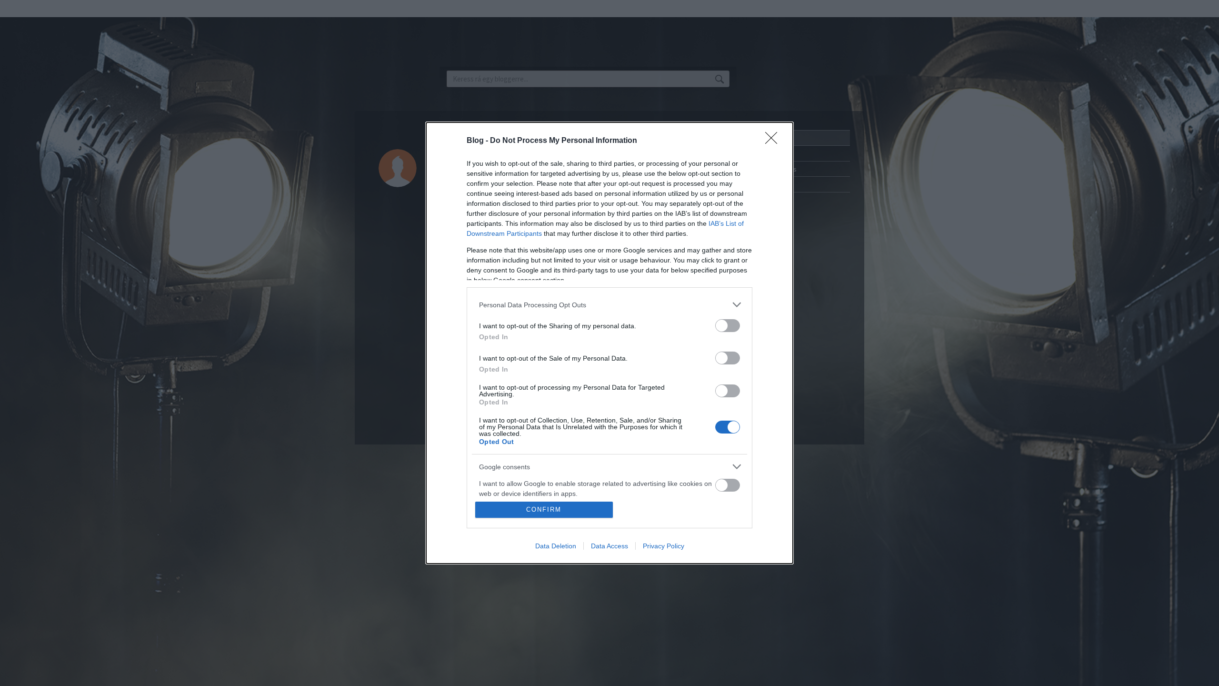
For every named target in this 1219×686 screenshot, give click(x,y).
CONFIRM (543, 509)
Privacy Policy (663, 546)
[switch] (727, 325)
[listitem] (609, 305)
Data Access (609, 546)
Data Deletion (555, 546)
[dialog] (609, 343)
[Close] (774, 141)
